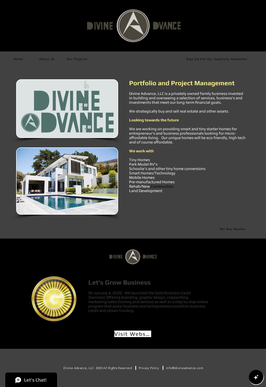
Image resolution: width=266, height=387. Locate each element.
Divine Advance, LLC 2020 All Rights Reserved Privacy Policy (113, 368)
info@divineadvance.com (184, 368)
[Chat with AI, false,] (256, 377)
